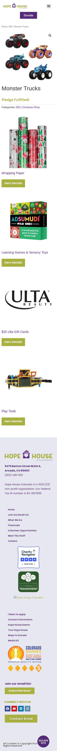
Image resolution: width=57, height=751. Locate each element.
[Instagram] (27, 708)
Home (4, 26)
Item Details (13, 183)
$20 (10, 26)
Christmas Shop (31, 107)
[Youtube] (14, 708)
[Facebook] (7, 708)
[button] (48, 6)
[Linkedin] (21, 708)
